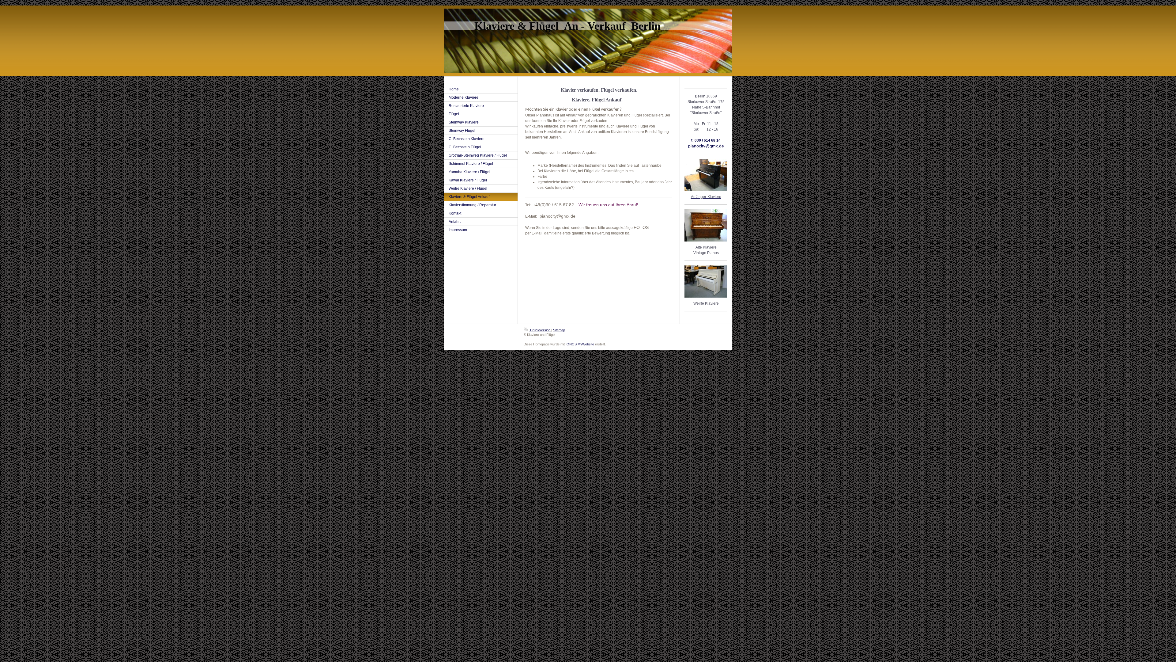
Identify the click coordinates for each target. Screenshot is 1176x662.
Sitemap (559, 330)
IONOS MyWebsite (580, 344)
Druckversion (540, 330)
